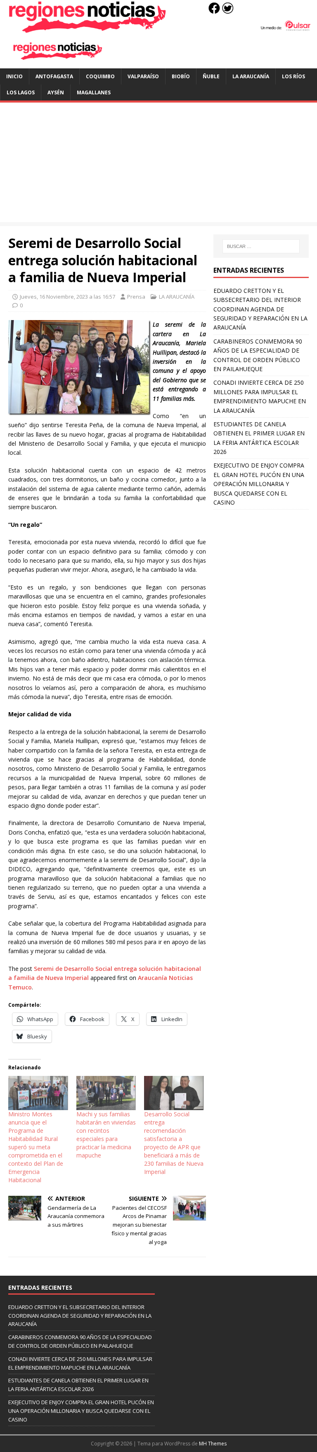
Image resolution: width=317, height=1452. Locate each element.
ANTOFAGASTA (54, 76)
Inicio (14, 76)
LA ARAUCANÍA (250, 76)
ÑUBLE (211, 76)
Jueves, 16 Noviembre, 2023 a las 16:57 (67, 296)
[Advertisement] (158, 164)
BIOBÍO (181, 76)
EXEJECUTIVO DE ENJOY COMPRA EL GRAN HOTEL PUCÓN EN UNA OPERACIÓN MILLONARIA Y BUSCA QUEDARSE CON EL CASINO (258, 483)
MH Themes (213, 1443)
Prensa (136, 296)
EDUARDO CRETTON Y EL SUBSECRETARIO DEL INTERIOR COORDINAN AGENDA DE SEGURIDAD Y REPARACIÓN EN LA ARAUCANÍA (260, 309)
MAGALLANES (94, 92)
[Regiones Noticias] (158, 28)
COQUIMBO (100, 76)
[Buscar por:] (261, 246)
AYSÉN (55, 92)
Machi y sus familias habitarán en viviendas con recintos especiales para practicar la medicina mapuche (106, 1134)
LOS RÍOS (293, 76)
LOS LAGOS (21, 92)
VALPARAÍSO (143, 76)
